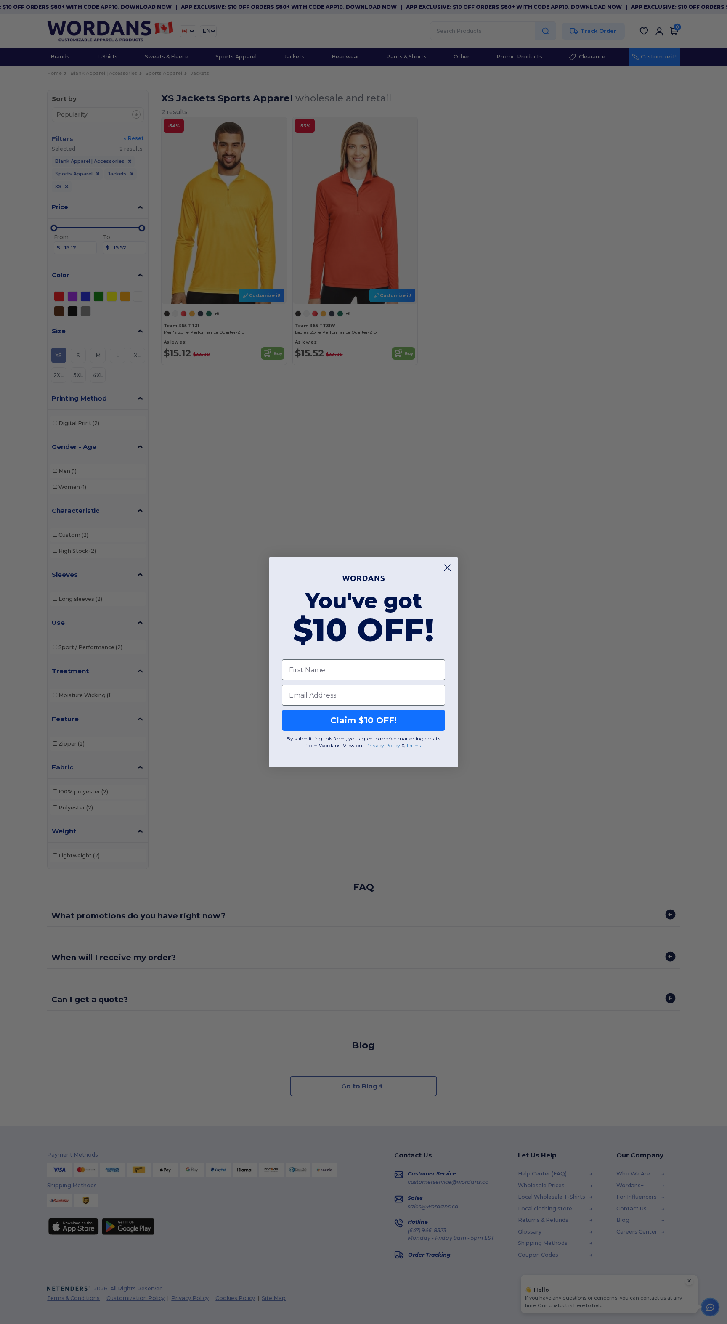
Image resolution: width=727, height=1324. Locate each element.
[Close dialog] (447, 567)
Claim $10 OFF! (363, 720)
